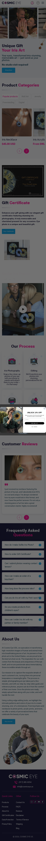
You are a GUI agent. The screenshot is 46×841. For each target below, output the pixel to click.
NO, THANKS (34, 426)
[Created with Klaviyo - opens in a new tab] (23, 433)
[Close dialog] (44, 408)
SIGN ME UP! (34, 423)
